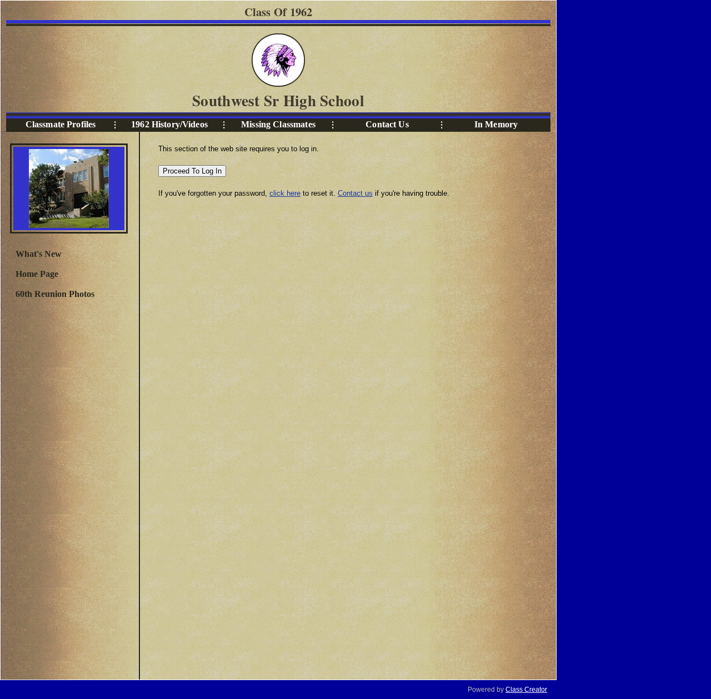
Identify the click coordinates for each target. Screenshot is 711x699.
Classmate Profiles (61, 124)
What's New (39, 254)
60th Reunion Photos (55, 294)
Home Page (37, 274)
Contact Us (386, 124)
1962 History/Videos (169, 124)
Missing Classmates (278, 124)
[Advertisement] (68, 488)
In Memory (496, 124)
